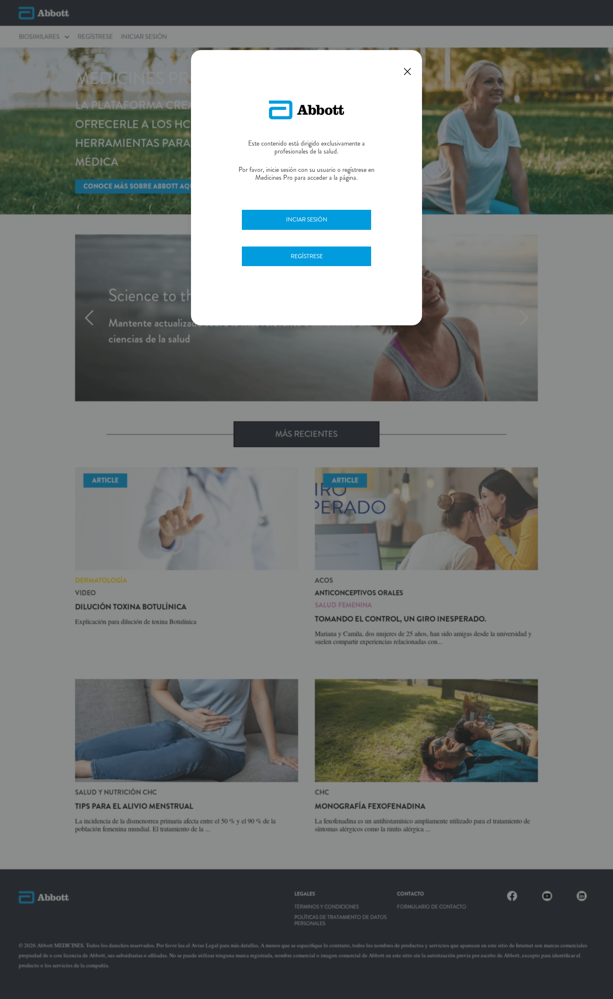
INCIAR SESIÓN (306, 219)
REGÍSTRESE (307, 256)
